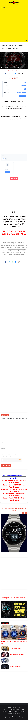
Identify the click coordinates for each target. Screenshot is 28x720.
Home (4, 709)
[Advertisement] (14, 23)
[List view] (6, 159)
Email (2, 442)
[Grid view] (3, 159)
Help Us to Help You (7, 711)
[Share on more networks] (22, 73)
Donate (8, 709)
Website (3, 448)
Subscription (15, 711)
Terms (24, 711)
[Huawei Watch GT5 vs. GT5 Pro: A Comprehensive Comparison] (5, 648)
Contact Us (10, 713)
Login (14, 713)
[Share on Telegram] (9, 73)
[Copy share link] (19, 73)
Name (2, 436)
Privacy (20, 711)
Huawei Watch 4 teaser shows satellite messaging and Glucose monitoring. (17, 654)
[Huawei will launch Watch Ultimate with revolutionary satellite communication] (5, 666)
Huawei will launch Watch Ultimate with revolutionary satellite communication (17, 666)
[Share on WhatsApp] (12, 73)
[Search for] (26, 40)
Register (18, 713)
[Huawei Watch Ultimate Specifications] (5, 660)
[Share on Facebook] (5, 73)
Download (7, 172)
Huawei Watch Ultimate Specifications (18, 659)
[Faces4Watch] (14, 3)
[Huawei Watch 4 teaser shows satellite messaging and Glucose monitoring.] (5, 654)
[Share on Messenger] (15, 73)
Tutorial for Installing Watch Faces (18, 709)
